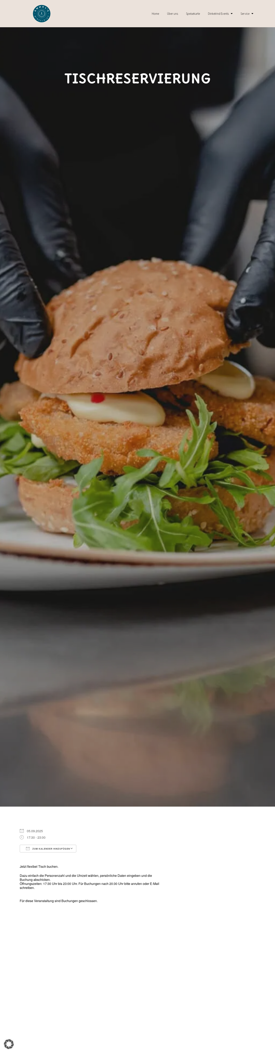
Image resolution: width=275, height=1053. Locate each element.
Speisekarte (193, 14)
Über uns (172, 14)
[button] (9, 1044)
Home (155, 14)
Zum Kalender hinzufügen (51, 848)
